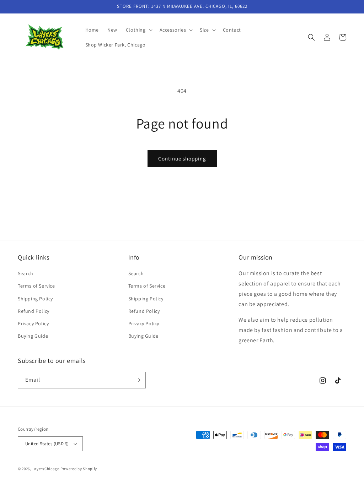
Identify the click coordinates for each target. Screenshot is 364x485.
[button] (138, 29)
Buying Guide (33, 336)
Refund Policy (33, 311)
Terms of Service (36, 286)
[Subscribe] (137, 380)
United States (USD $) (47, 444)
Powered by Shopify (78, 468)
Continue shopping (182, 158)
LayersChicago (46, 468)
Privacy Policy (33, 323)
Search (25, 273)
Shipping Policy (35, 298)
